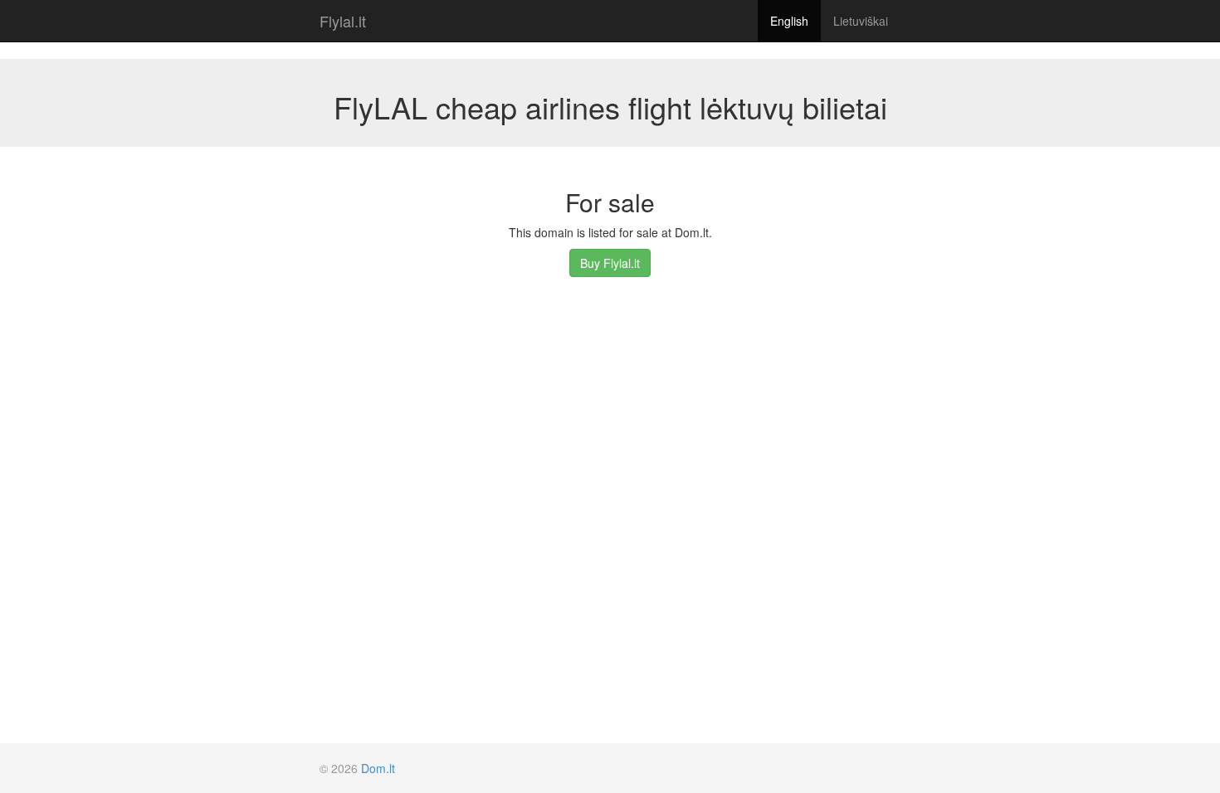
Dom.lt (378, 768)
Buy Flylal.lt (610, 263)
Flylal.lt (343, 21)
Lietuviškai (860, 20)
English (789, 20)
